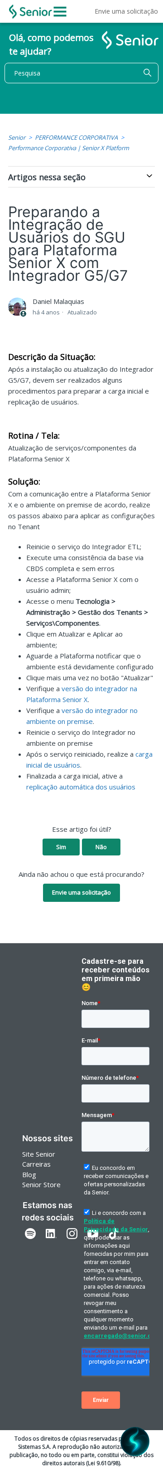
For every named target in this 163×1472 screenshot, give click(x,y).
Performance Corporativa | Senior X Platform (68, 148)
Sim (61, 847)
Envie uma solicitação (126, 11)
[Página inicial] (30, 12)
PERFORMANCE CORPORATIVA (76, 137)
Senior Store (41, 1184)
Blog (29, 1174)
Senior (16, 137)
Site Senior (38, 1153)
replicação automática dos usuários (80, 786)
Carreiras (36, 1163)
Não (101, 847)
